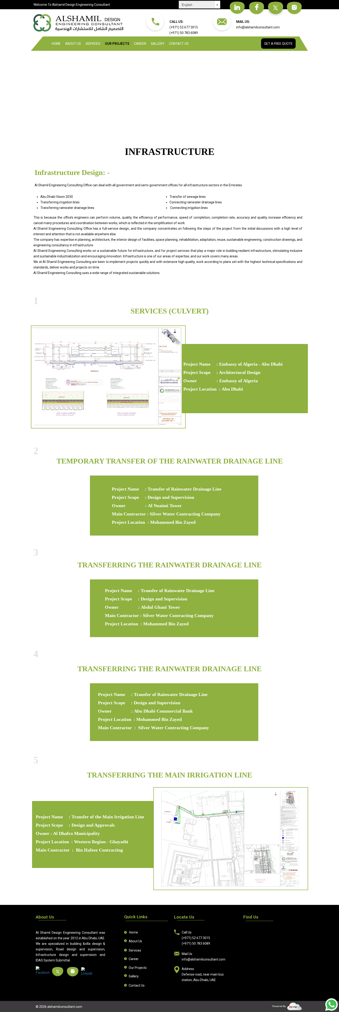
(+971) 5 (176, 27)
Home (56, 43)
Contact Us (179, 43)
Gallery (157, 43)
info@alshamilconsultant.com (258, 27)
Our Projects (117, 43)
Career (140, 43)
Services (93, 43)
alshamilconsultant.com (64, 1007)
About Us (73, 43)
